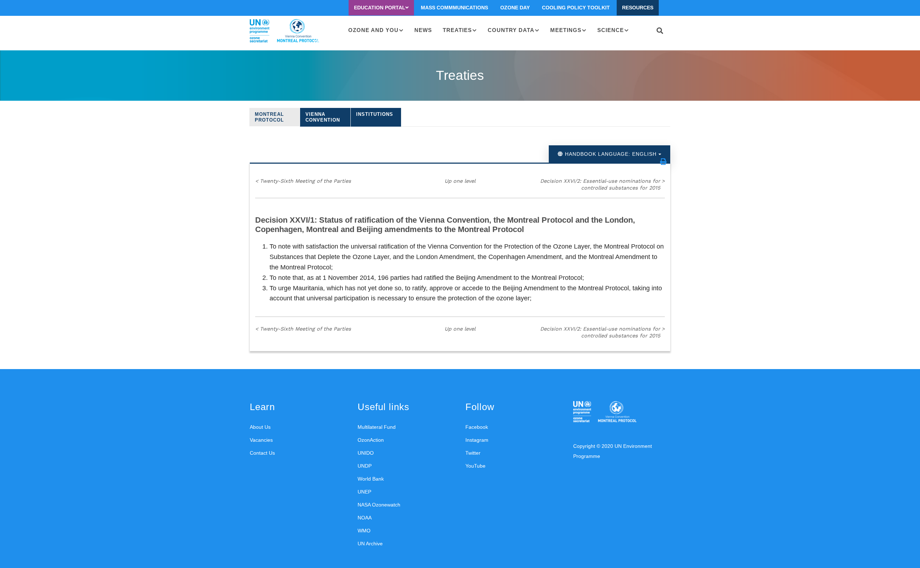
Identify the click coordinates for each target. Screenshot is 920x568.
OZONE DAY (515, 7)
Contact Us (262, 453)
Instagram (476, 440)
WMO (364, 530)
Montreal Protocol (269, 117)
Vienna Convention (322, 117)
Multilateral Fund (377, 427)
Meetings (565, 30)
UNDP (365, 466)
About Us (260, 427)
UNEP (364, 492)
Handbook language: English (610, 154)
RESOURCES (637, 7)
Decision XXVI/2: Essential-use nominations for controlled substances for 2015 (602, 184)
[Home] (284, 31)
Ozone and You (373, 30)
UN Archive (370, 543)
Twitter (472, 453)
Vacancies (261, 440)
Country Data (511, 30)
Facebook (476, 427)
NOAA (365, 518)
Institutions (374, 114)
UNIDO (366, 453)
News (423, 30)
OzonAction (371, 440)
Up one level (460, 181)
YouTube (475, 466)
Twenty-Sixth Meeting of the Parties (303, 181)
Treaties (457, 30)
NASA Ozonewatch (379, 505)
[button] (663, 161)
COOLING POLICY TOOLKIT (576, 7)
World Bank (371, 479)
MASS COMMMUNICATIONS (454, 7)
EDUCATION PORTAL (379, 7)
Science (610, 30)
